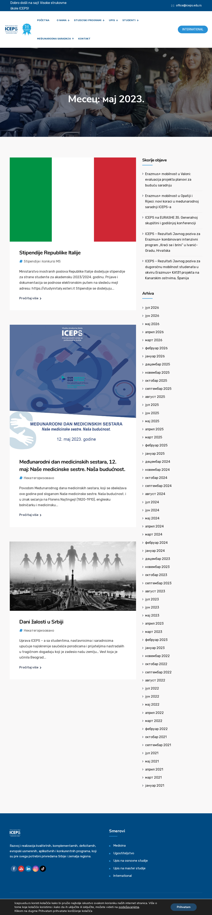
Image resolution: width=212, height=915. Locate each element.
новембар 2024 (157, 470)
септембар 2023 (158, 583)
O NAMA (61, 20)
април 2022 (154, 713)
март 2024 (153, 534)
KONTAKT (84, 38)
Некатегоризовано (39, 478)
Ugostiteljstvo (123, 853)
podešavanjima (129, 907)
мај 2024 (152, 518)
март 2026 (153, 340)
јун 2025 (152, 413)
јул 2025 (152, 405)
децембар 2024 (157, 462)
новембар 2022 (157, 656)
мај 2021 (152, 761)
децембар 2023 (157, 559)
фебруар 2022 (156, 729)
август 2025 (155, 397)
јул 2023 (152, 599)
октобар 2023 (156, 575)
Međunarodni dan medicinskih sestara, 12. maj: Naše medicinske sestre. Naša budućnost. (72, 465)
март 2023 (153, 632)
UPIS (112, 20)
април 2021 (154, 769)
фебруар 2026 (156, 348)
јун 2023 (152, 607)
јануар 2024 (155, 551)
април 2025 (154, 429)
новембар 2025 (157, 373)
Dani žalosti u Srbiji (41, 621)
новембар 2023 (157, 567)
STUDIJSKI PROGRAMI (87, 20)
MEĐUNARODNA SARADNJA (54, 38)
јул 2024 (152, 502)
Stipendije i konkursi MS (42, 261)
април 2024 (154, 526)
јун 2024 (152, 510)
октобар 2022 (156, 664)
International (192, 29)
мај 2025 (152, 421)
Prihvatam (183, 907)
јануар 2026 (155, 356)
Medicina (119, 845)
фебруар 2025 (156, 445)
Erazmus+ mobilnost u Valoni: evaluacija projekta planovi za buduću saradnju (168, 179)
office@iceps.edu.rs (189, 5)
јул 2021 (151, 753)
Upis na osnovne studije (130, 861)
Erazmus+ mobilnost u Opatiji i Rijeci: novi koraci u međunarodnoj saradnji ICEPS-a (172, 201)
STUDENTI (129, 20)
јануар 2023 (155, 648)
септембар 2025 (158, 389)
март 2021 (153, 777)
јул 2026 (152, 308)
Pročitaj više (29, 298)
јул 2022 (152, 688)
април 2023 (154, 623)
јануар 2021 (154, 785)
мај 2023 (152, 615)
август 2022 (155, 680)
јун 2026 (152, 316)
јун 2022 (152, 696)
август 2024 (155, 494)
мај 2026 (152, 324)
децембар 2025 (157, 364)
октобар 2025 (156, 381)
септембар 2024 (158, 486)
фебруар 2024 (156, 543)
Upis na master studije (129, 868)
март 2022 (153, 721)
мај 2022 (152, 704)
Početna (43, 20)
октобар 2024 (156, 478)
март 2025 (153, 437)
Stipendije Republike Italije (50, 252)
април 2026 (154, 332)
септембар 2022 (158, 672)
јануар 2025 (155, 454)
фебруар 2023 (156, 640)
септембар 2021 (158, 745)
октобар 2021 (156, 737)
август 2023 (155, 591)
